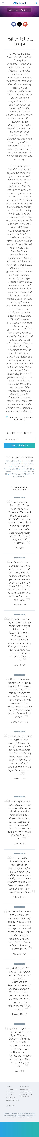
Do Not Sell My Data (26, 1092)
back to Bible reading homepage (20, 418)
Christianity (19, 9)
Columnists (9, 1094)
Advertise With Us (11, 1089)
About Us (9, 1086)
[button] (36, 3)
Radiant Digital (11, 1105)
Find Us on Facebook (12, 1100)
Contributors (10, 1097)
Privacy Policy (24, 1086)
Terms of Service (25, 1089)
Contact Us (9, 1092)
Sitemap (8, 1103)
